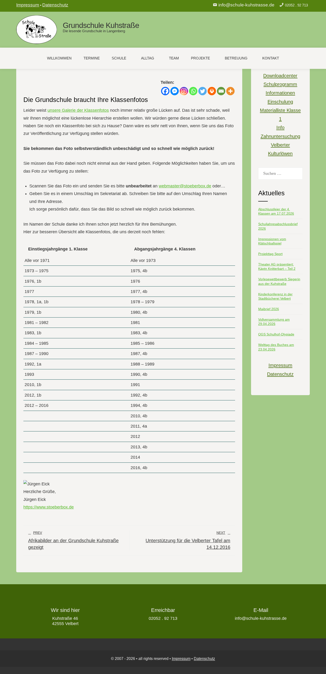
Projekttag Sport (270, 254)
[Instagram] (184, 91)
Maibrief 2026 (268, 309)
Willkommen (59, 58)
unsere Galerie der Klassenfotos (78, 110)
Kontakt (270, 58)
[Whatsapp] (193, 91)
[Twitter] (202, 91)
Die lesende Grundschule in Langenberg (94, 31)
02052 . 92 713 (296, 5)
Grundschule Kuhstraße (101, 25)
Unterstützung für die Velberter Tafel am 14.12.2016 (188, 540)
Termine (92, 58)
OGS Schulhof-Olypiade (276, 334)
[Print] (212, 91)
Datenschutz (55, 4)
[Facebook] (165, 91)
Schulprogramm (280, 84)
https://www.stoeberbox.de (48, 507)
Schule (119, 58)
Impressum (27, 4)
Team (174, 58)
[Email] (221, 91)
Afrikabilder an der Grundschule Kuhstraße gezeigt (73, 540)
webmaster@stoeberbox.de (185, 186)
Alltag (147, 58)
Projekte (200, 58)
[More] (230, 91)
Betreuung (236, 58)
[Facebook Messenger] (174, 91)
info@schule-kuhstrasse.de (246, 4)
